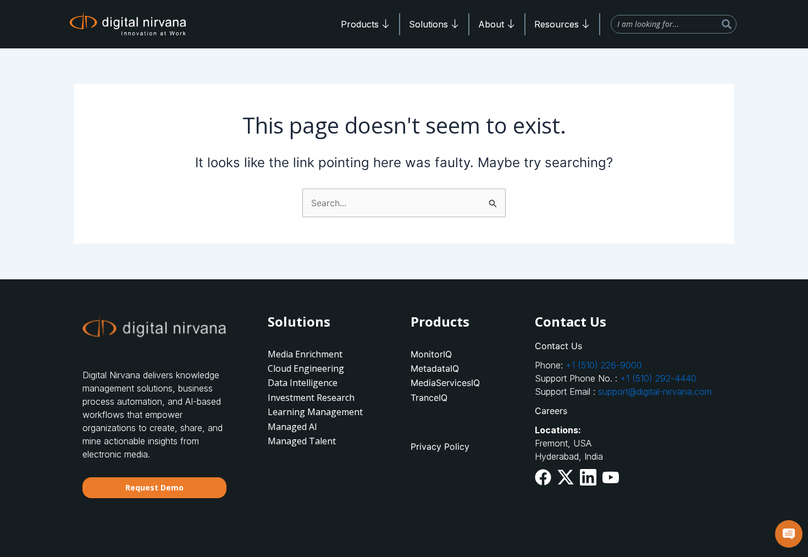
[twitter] (565, 476)
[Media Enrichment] (318, 354)
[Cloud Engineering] (318, 368)
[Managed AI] (318, 427)
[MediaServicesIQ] (461, 383)
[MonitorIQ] (461, 354)
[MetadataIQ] (461, 368)
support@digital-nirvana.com (655, 391)
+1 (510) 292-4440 (658, 378)
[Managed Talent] (318, 441)
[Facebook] (543, 477)
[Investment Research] (318, 397)
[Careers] (630, 411)
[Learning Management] (318, 412)
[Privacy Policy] (461, 446)
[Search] (726, 24)
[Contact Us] (630, 346)
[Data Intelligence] (318, 383)
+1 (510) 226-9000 (604, 365)
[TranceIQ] (461, 397)
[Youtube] (610, 475)
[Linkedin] (588, 477)
